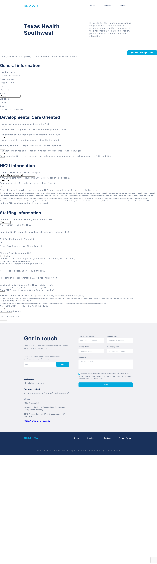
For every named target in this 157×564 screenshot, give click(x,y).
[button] (142, 52)
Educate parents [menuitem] (148, 193)
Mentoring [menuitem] (38, 288)
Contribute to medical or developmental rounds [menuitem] (124, 193)
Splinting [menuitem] (84, 195)
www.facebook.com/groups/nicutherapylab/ (46, 393)
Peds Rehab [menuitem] (15, 261)
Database (107, 6)
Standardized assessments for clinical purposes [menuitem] (129, 198)
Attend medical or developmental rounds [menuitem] (91, 193)
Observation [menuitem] (5, 288)
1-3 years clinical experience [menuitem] (51, 303)
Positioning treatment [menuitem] (72, 195)
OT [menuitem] (2, 256)
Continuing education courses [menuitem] (22, 288)
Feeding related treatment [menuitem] (24, 195)
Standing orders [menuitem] (7, 298)
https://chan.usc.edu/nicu (37, 421)
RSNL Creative (112, 450)
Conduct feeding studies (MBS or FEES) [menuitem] (49, 195)
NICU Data (31, 5)
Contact (122, 6)
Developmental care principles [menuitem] (12, 193)
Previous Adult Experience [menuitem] (30, 303)
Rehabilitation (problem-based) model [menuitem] (62, 193)
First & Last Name (86, 336)
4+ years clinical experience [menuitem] (73, 303)
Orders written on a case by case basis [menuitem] (28, 298)
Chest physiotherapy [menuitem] (96, 195)
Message (82, 357)
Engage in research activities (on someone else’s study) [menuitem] (49, 201)
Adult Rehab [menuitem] (5, 261)
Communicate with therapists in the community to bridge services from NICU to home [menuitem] (81, 198)
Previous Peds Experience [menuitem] (10, 303)
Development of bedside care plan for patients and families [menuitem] (125, 201)
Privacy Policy (125, 438)
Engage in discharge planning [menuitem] (27, 198)
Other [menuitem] (149, 201)
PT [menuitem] (6, 256)
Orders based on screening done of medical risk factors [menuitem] (108, 298)
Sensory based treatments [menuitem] (137, 195)
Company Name (114, 347)
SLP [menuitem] (9, 256)
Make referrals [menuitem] (44, 198)
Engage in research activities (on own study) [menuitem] (86, 201)
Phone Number (84, 347)
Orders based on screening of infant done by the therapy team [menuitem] (65, 298)
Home (92, 6)
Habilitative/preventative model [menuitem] (35, 193)
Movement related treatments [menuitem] (116, 195)
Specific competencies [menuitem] (93, 303)
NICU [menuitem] (23, 261)
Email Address (113, 336)
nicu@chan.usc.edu (34, 383)
